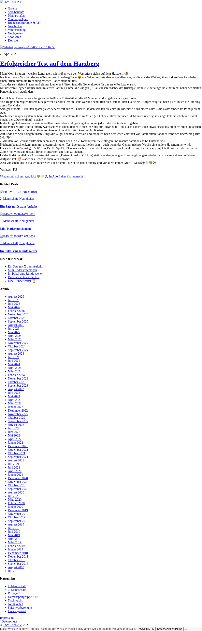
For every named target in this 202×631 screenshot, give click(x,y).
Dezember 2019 (18, 510)
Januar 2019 (15, 549)
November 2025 (18, 314)
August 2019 (16, 524)
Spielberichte (16, 12)
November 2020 (18, 481)
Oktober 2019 (16, 517)
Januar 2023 (15, 407)
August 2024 (16, 353)
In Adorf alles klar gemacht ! (67, 176)
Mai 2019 (14, 535)
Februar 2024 (16, 375)
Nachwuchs (15, 600)
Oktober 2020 (16, 485)
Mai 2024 (14, 364)
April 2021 (15, 471)
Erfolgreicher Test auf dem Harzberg (49, 63)
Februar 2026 (16, 310)
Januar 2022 (15, 442)
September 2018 (18, 563)
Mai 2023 (14, 396)
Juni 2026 (14, 303)
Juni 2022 (14, 432)
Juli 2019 (13, 528)
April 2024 (15, 367)
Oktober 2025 (16, 318)
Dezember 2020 (18, 478)
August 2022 (16, 424)
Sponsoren (14, 37)
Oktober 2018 (16, 560)
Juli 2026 (13, 300)
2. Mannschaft (9, 198)
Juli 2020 (13, 496)
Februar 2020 (16, 503)
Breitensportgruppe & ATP (24, 22)
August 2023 (16, 389)
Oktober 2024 (16, 346)
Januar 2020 (15, 506)
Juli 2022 (13, 428)
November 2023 (18, 378)
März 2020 (15, 499)
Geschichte (15, 26)
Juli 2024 (13, 357)
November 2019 (18, 513)
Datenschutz (8, 621)
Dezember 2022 (18, 410)
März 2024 (15, 371)
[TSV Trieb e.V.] (11, 1)
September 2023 (18, 385)
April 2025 (15, 335)
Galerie (12, 8)
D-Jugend (14, 593)
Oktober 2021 (16, 453)
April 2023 (15, 399)
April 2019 (15, 538)
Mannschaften (16, 15)
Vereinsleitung (17, 29)
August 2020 (16, 492)
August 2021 (16, 460)
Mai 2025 (14, 332)
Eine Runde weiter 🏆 (22, 281)
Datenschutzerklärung (169, 628)
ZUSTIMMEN (146, 628)
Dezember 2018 (18, 553)
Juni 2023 (14, 392)
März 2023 (15, 403)
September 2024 (18, 350)
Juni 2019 (14, 531)
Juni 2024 (14, 360)
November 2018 (18, 556)
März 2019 (15, 542)
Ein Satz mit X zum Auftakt (18, 206)
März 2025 (15, 339)
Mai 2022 (14, 435)
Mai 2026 (14, 307)
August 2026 (16, 296)
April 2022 (15, 439)
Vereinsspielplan (18, 19)
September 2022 (18, 421)
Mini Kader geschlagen (15, 228)
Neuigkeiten (15, 33)
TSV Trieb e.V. (12, 625)
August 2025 (16, 325)
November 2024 (18, 342)
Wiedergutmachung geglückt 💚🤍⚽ (24, 176)
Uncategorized (17, 611)
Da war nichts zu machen (23, 277)
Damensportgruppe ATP (23, 597)
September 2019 (18, 521)
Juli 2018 (13, 570)
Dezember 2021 (18, 446)
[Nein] (185, 629)
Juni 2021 (14, 467)
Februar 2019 (16, 545)
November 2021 (18, 449)
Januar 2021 (15, 474)
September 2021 (18, 456)
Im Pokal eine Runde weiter (18, 251)
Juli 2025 (13, 328)
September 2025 (18, 321)
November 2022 (18, 414)
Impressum (7, 618)
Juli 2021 (13, 464)
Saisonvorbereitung (20, 607)
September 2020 (18, 489)
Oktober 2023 (16, 382)
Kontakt (13, 40)
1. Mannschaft (9, 221)
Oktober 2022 (16, 417)
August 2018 (16, 567)
